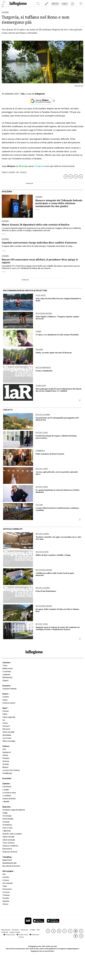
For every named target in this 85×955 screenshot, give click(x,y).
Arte (4, 749)
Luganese (6, 674)
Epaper (64, 4)
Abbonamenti (5, 930)
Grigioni (5, 680)
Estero (5, 694)
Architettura (7, 825)
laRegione (40, 94)
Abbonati (55, 4)
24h (4, 874)
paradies (12, 172)
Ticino (4, 665)
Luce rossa (6, 738)
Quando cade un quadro (12, 834)
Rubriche (6, 807)
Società (5, 764)
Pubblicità (4, 932)
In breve (5, 880)
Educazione (7, 849)
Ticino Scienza (8, 843)
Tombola (6, 895)
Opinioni (6, 783)
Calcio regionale (8, 717)
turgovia (23, 172)
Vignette (5, 901)
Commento (6, 786)
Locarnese (6, 671)
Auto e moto (7, 828)
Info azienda (7, 883)
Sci (3, 720)
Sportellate (6, 735)
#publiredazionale (9, 863)
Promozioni (7, 889)
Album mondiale (8, 741)
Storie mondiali (8, 732)
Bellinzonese (7, 668)
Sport (5, 708)
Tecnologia (6, 816)
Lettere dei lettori (9, 798)
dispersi (5, 172)
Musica (5, 767)
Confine (5, 697)
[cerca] (38, 3)
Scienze (5, 761)
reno (17, 172)
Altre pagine (8, 871)
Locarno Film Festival (10, 770)
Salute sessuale (8, 840)
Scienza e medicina (10, 846)
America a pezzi (8, 703)
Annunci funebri (15, 932)
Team (4, 886)
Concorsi (6, 892)
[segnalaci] (46, 3)
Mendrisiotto (7, 677)
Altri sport (6, 729)
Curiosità (5, 822)
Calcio (4, 714)
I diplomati (6, 831)
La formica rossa (9, 792)
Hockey (5, 711)
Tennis (5, 723)
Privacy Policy (10, 934)
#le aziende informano (11, 866)
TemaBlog (7, 857)
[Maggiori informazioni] (53, 101)
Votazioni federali (9, 689)
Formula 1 (6, 726)
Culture (6, 746)
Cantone (6, 662)
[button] (48, 931)
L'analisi (5, 790)
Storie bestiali (7, 819)
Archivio (5, 877)
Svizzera (6, 686)
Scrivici (5, 904)
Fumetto (5, 898)
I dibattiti (5, 801)
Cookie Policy (23, 934)
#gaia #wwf (7, 860)
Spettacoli (6, 752)
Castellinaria (7, 773)
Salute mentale (8, 837)
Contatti (32, 930)
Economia (7, 778)
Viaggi (4, 813)
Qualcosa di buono (9, 852)
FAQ (38, 930)
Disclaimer (15, 930)
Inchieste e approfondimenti (13, 810)
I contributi (6, 795)
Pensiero (6, 758)
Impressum (24, 930)
